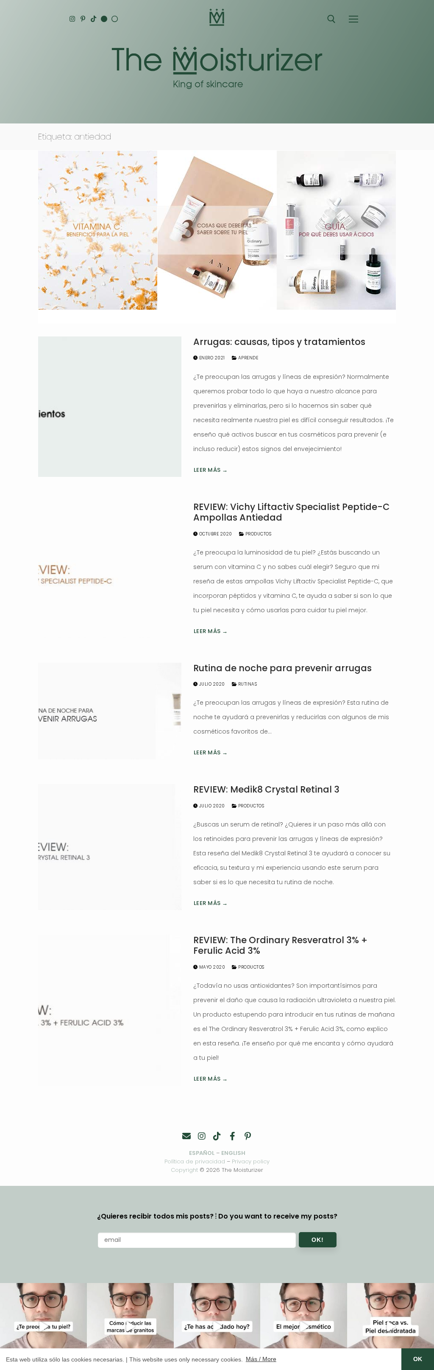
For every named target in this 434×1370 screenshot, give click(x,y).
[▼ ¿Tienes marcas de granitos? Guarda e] (130, 1326)
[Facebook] (232, 1136)
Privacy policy (251, 1161)
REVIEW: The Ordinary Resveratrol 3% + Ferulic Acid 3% (280, 945)
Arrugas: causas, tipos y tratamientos (279, 341)
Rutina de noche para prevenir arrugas (282, 668)
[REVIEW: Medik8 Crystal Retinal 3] (109, 847)
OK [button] (417, 1359)
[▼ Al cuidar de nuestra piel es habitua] (303, 1326)
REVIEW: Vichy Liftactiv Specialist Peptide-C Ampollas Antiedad (291, 512)
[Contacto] (186, 1136)
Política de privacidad (194, 1161)
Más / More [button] (261, 1359)
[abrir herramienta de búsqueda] (331, 19)
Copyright (184, 1170)
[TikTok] (93, 18)
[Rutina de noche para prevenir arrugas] (109, 711)
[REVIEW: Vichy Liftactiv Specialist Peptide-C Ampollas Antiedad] (109, 569)
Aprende (247, 358)
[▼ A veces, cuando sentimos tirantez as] (390, 1326)
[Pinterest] (82, 18)
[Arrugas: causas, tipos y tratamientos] (109, 406)
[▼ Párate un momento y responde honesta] (217, 1326)
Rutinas (246, 684)
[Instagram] (72, 18)
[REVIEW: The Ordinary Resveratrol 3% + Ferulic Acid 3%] (109, 1010)
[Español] (114, 18)
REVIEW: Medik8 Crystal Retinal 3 (266, 789)
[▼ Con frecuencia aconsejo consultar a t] (43, 1326)
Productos (257, 534)
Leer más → (211, 470)
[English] (104, 18)
